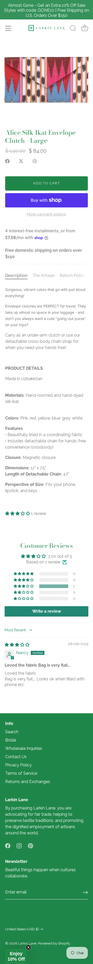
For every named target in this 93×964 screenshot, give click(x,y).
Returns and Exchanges (27, 781)
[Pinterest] (30, 845)
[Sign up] (85, 892)
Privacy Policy (18, 765)
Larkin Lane (27, 943)
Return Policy (73, 275)
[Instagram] (19, 845)
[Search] (73, 29)
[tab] (19, 276)
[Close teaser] (28, 947)
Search (11, 731)
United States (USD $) (22, 929)
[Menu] (8, 28)
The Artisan (44, 275)
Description (16, 275)
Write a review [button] (46, 611)
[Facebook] (7, 845)
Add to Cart (46, 183)
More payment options (46, 214)
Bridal (10, 740)
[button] (18, 513)
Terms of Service (21, 773)
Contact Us (16, 756)
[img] (17, 644)
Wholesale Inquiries (23, 748)
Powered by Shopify (54, 943)
